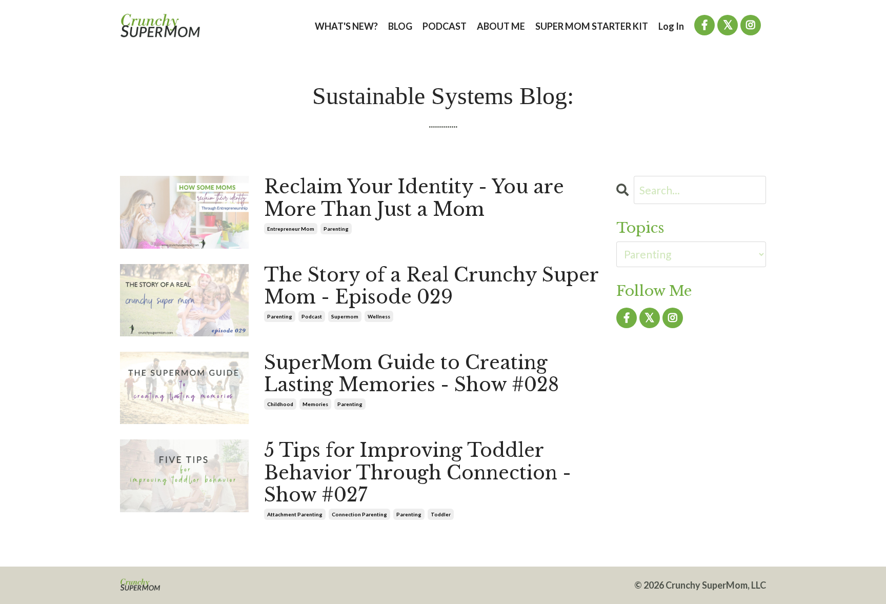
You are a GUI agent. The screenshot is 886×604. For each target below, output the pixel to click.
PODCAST (444, 26)
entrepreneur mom (290, 229)
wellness (379, 316)
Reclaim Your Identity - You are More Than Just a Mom (414, 198)
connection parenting (359, 514)
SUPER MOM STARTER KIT (591, 26)
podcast (311, 316)
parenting (336, 229)
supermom (344, 316)
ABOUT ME (501, 26)
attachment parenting (295, 514)
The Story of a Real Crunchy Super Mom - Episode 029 (431, 286)
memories (315, 404)
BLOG (400, 26)
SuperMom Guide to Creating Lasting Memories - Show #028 (411, 374)
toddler (441, 514)
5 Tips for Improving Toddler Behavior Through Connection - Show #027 (417, 472)
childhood (280, 404)
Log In (671, 26)
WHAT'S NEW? (346, 26)
